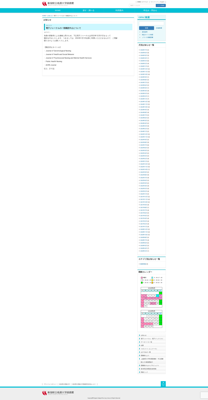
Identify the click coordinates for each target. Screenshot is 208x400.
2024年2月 (143, 128)
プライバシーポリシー (50, 384)
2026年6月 (143, 52)
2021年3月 (143, 221)
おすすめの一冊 (146, 352)
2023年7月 (143, 145)
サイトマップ (154, 2)
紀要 (142, 345)
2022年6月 (143, 180)
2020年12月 (144, 229)
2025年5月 (143, 88)
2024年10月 (144, 107)
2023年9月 (143, 139)
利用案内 (119, 10)
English (162, 2)
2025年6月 (143, 85)
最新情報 (143, 264)
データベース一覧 (146, 342)
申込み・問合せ (150, 10)
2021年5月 (143, 215)
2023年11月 (144, 137)
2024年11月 (144, 104)
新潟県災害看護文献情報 (148, 369)
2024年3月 (143, 126)
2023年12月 (144, 134)
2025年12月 (144, 69)
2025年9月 (143, 77)
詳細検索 (159, 28)
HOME (58, 10)
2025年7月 (143, 82)
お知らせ (143, 335)
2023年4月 (143, 153)
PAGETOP (163, 385)
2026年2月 (143, 63)
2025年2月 (143, 96)
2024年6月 (143, 118)
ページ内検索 (160, 5)
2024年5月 (143, 120)
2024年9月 (143, 109)
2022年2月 (143, 191)
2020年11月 (144, 232)
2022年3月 (143, 188)
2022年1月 (143, 194)
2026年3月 (143, 61)
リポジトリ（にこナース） (149, 349)
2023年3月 (143, 156)
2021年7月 (143, 210)
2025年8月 (143, 80)
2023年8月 (143, 142)
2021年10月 (144, 202)
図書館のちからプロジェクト (150, 365)
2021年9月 (143, 205)
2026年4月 (143, 58)
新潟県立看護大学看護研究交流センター (84, 384)
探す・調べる (88, 10)
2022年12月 (144, 164)
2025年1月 (143, 99)
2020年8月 (143, 237)
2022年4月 (143, 186)
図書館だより (145, 355)
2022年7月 (143, 177)
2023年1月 (143, 161)
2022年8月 (143, 175)
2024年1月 (143, 131)
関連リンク (144, 372)
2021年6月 (143, 213)
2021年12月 (144, 196)
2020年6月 (143, 243)
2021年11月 (144, 199)
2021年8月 (143, 207)
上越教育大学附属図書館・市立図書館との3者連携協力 (152, 360)
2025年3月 (143, 93)
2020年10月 (144, 235)
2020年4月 (143, 248)
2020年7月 (143, 240)
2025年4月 (143, 91)
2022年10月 (144, 169)
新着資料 (145, 32)
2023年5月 (143, 150)
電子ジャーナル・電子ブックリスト (152, 338)
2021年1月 (143, 226)
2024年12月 (144, 101)
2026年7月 (143, 50)
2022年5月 (143, 183)
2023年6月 (143, 148)
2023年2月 (143, 158)
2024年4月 (143, 123)
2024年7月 (143, 115)
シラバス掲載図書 (147, 37)
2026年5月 (143, 55)
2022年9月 (143, 172)
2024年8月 (143, 112)
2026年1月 (143, 66)
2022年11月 (144, 167)
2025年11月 (144, 71)
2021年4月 (143, 218)
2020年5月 (143, 245)
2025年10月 (144, 74)
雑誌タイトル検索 (147, 34)
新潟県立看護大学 (64, 384)
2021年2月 (143, 224)
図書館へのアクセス (142, 2)
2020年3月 (143, 251)
